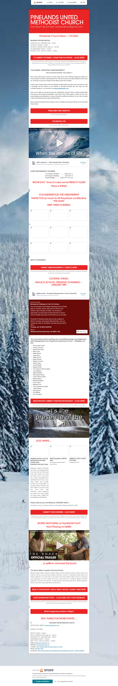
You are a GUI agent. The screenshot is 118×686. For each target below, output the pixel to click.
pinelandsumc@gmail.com (41, 643)
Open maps (81, 332)
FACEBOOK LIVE (59, 121)
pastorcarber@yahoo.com (51, 625)
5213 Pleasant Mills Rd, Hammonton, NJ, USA (49, 647)
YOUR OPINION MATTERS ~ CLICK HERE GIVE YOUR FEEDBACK (59, 598)
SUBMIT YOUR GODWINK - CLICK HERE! (59, 512)
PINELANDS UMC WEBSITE (59, 111)
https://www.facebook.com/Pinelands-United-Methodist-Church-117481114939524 (60, 650)
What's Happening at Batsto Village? (59, 611)
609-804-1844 (39, 648)
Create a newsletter (42, 681)
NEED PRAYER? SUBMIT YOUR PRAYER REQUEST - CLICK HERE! (59, 401)
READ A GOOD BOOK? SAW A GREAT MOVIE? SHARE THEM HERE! (59, 589)
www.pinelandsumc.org (61, 88)
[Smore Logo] (38, 2)
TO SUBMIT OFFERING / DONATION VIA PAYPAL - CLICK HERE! (59, 58)
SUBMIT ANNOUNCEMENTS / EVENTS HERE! (59, 267)
